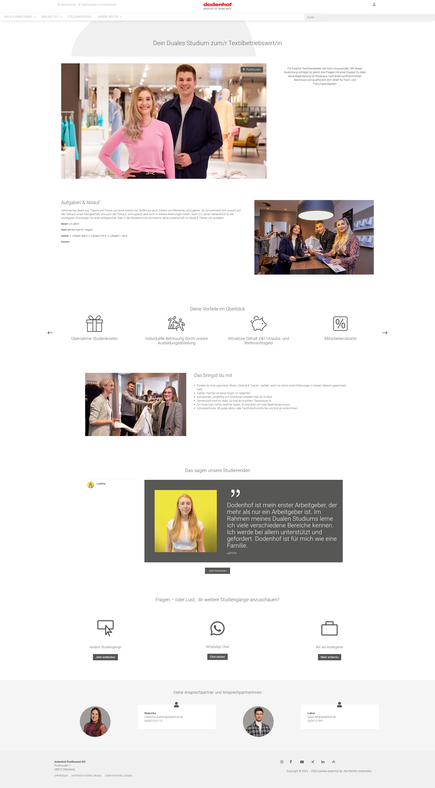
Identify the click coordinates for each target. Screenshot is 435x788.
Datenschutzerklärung (86, 775)
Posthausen (89, 4)
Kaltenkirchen (107, 4)
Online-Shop (68, 4)
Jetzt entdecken (105, 657)
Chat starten (217, 656)
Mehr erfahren (329, 657)
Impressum (61, 775)
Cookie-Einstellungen (118, 775)
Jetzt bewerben (217, 570)
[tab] (113, 485)
